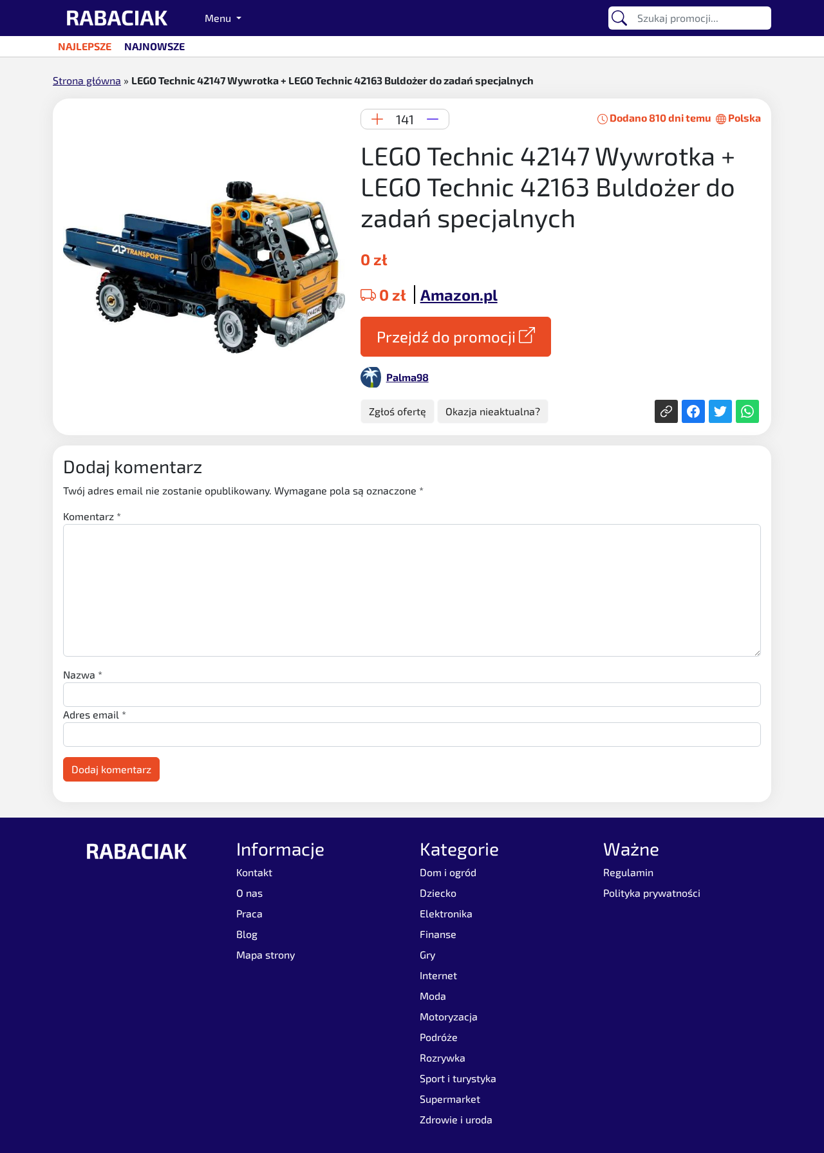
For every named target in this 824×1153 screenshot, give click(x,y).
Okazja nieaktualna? (492, 411)
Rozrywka (442, 1057)
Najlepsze (84, 46)
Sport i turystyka (458, 1078)
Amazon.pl (459, 294)
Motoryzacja (449, 1016)
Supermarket (450, 1098)
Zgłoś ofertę (397, 411)
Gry (427, 954)
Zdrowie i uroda (456, 1119)
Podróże (439, 1037)
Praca (249, 913)
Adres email (94, 714)
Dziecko (438, 892)
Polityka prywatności (651, 892)
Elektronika (446, 913)
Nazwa (82, 674)
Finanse (438, 934)
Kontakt (254, 872)
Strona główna (87, 80)
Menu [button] (219, 18)
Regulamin (628, 872)
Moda (433, 995)
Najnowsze (154, 46)
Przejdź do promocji (448, 336)
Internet (438, 975)
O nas (249, 892)
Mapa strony (265, 954)
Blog (247, 934)
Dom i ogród (448, 872)
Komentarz (92, 516)
